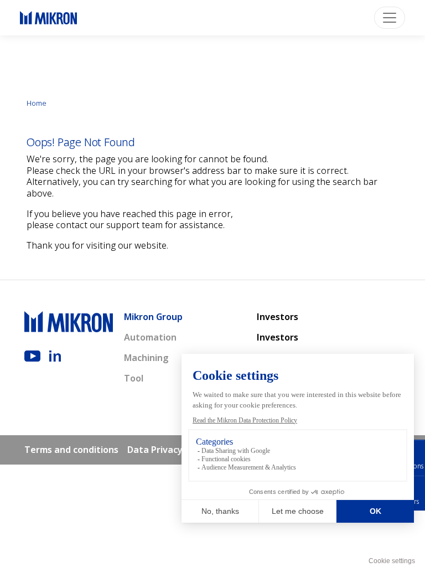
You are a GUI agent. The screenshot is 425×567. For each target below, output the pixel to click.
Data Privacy (155, 450)
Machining (146, 358)
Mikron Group (153, 317)
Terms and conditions (71, 450)
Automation (150, 337)
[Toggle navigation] (389, 18)
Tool (133, 378)
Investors (277, 317)
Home (36, 103)
